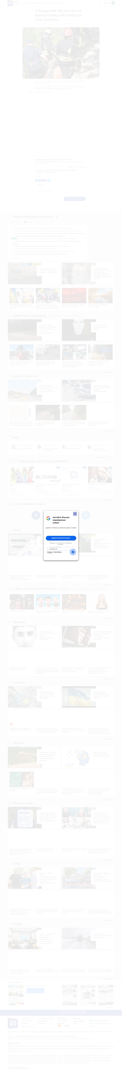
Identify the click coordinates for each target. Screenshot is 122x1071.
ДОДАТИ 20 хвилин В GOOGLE (61, 538)
